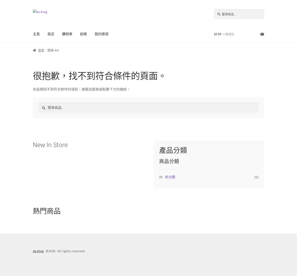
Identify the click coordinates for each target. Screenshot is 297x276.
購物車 (67, 34)
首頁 (41, 50)
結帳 (83, 34)
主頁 (36, 34)
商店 (50, 34)
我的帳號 (101, 34)
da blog (38, 251)
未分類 (170, 177)
